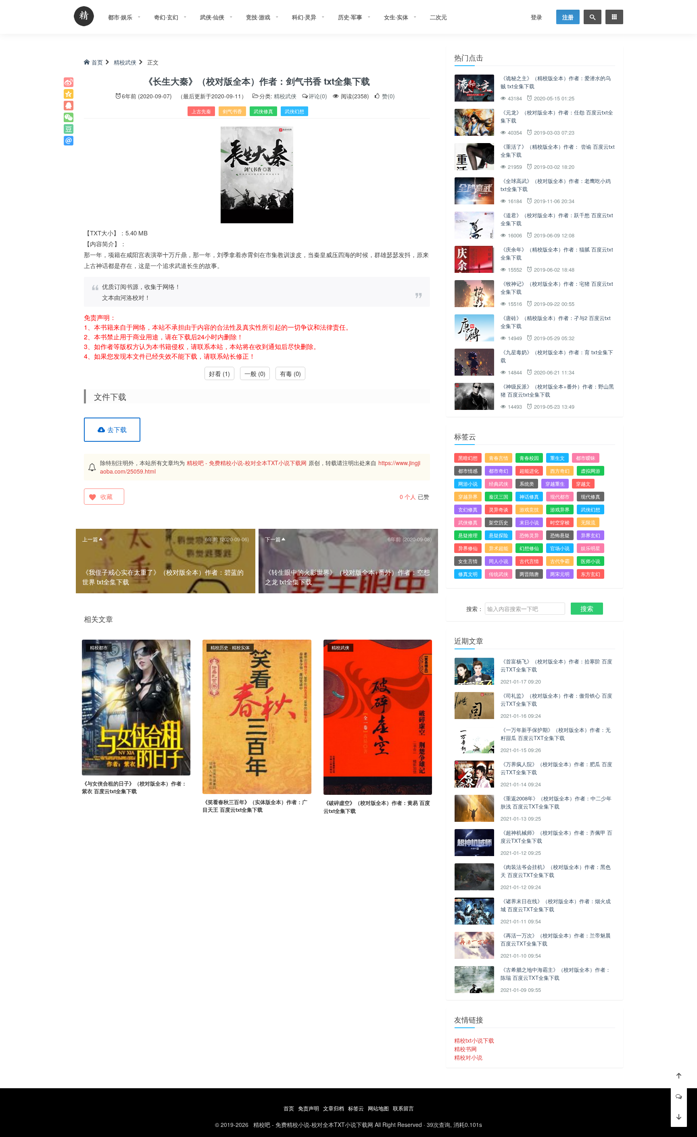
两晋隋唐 (529, 573)
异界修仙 (468, 548)
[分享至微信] (68, 117)
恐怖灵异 (529, 535)
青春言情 (498, 457)
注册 (568, 17)
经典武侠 (498, 483)
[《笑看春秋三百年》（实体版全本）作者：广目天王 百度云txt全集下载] (256, 716)
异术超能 (498, 548)
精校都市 (99, 647)
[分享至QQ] (68, 105)
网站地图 (378, 1108)
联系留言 (403, 1108)
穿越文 (583, 483)
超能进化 (529, 470)
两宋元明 (560, 573)
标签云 (356, 1108)
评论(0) (318, 96)
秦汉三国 (498, 496)
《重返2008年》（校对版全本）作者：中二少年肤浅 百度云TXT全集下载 (556, 802)
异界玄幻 (590, 535)
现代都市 (560, 496)
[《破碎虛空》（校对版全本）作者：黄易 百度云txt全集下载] (377, 716)
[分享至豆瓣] (68, 129)
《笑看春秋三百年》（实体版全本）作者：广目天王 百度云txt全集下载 (254, 806)
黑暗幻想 (468, 457)
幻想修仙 (529, 548)
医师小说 (590, 560)
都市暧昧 (585, 457)
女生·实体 (396, 17)
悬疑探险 (498, 535)
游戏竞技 (529, 509)
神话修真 (529, 496)
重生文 (557, 457)
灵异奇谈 (498, 509)
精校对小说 (468, 1057)
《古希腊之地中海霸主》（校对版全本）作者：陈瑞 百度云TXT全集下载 (556, 973)
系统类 (527, 483)
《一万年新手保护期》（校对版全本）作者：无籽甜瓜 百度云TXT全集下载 (556, 734)
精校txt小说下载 (474, 1040)
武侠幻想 (294, 111)
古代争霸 (560, 560)
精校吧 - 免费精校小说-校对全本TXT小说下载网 (247, 463)
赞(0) (387, 96)
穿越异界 (468, 496)
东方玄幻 (590, 573)
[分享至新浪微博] (68, 82)
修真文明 (468, 573)
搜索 (586, 608)
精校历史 (219, 647)
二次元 (438, 17)
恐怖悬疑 (560, 535)
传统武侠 (498, 573)
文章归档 (333, 1108)
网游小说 (468, 483)
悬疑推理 (468, 535)
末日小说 (529, 522)
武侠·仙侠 (212, 17)
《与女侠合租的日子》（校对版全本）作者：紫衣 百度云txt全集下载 (134, 787)
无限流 (588, 522)
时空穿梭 (560, 522)
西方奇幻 (560, 470)
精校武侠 (125, 62)
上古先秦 (201, 111)
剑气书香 (232, 111)
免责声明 (308, 1108)
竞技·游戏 (258, 17)
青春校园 (529, 457)
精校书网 (465, 1049)
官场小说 (560, 548)
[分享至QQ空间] (68, 94)
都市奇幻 (498, 470)
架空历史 (498, 522)
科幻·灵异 (304, 17)
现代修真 (590, 496)
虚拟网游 (590, 470)
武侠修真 (263, 111)
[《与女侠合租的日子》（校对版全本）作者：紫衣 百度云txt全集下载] (136, 707)
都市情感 (468, 470)
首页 (97, 62)
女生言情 (468, 560)
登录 (536, 17)
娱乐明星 (590, 548)
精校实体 (241, 647)
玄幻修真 (468, 509)
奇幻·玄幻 (166, 17)
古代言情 (529, 560)
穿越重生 (555, 483)
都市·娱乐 (120, 17)
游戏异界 (560, 509)
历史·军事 (350, 17)
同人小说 (498, 560)
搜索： (474, 609)
